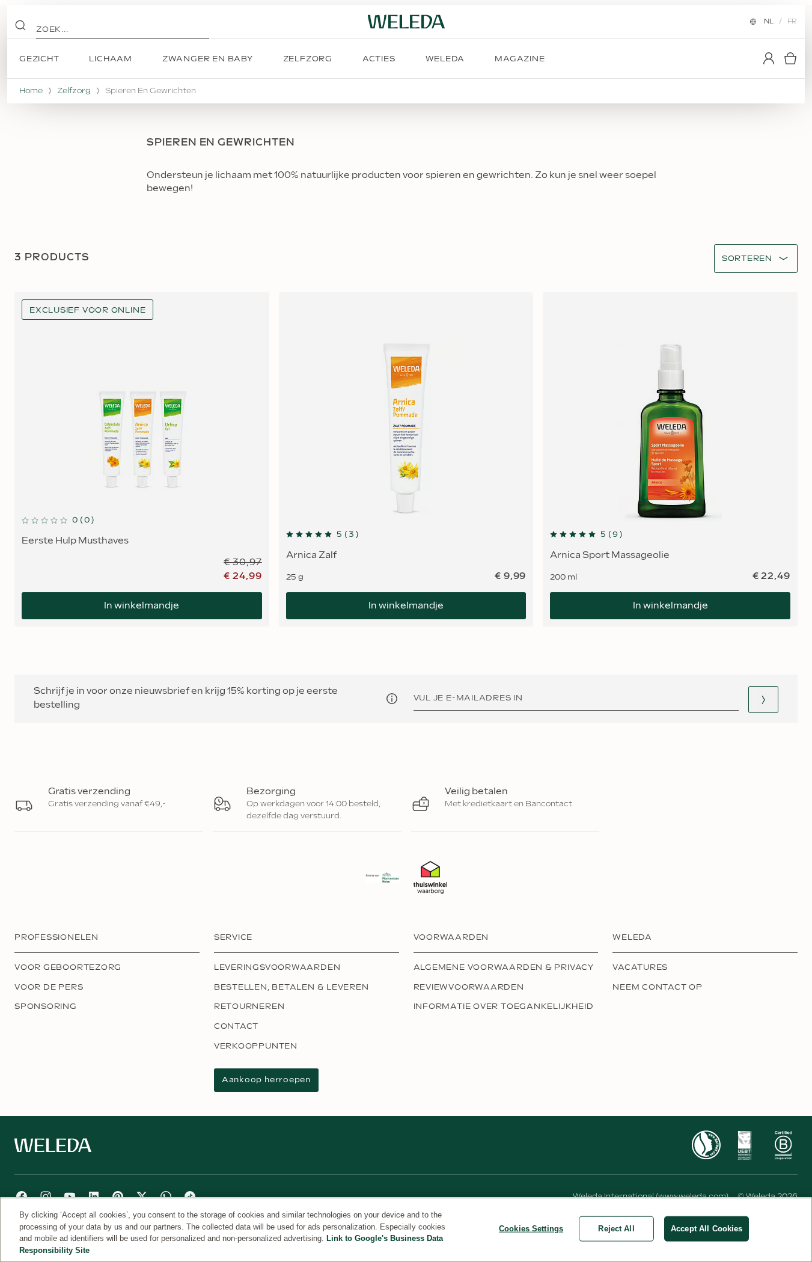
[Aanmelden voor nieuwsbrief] (763, 699)
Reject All (616, 1228)
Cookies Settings (531, 1228)
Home (31, 91)
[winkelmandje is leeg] (790, 58)
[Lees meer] (706, 1145)
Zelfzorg (74, 91)
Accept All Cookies (706, 1228)
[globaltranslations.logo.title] (406, 22)
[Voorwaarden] (392, 698)
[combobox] (747, 259)
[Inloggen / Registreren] (769, 58)
